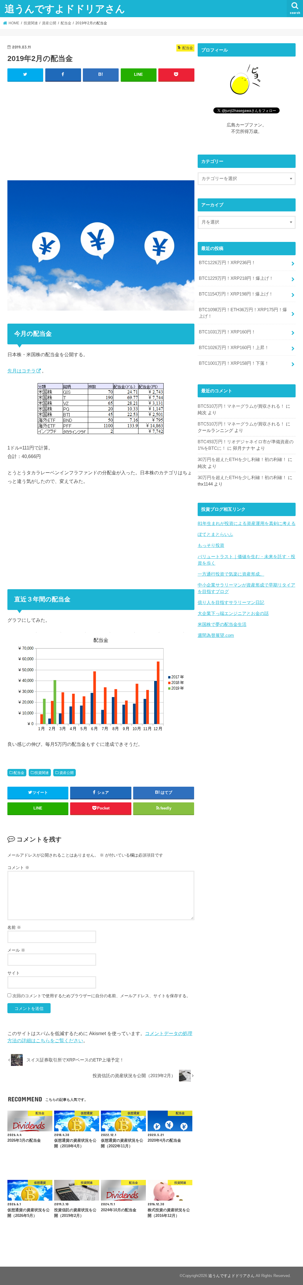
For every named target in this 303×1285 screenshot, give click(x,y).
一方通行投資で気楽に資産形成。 (231, 574)
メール (16, 950)
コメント (18, 867)
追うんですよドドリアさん (65, 8)
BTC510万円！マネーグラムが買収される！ (241, 406)
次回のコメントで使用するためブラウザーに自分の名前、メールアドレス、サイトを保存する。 (101, 995)
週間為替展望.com (216, 635)
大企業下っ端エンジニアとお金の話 (233, 613)
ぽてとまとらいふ (215, 534)
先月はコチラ (21, 370)
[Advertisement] (100, 129)
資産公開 (66, 773)
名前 (14, 927)
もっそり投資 (211, 545)
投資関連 (42, 773)
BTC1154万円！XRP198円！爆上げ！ (236, 294)
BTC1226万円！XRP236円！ (227, 262)
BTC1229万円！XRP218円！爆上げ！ (236, 278)
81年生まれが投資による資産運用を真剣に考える (247, 523)
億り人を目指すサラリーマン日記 (231, 602)
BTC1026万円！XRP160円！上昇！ (234, 347)
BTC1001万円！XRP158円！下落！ (234, 363)
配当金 (19, 773)
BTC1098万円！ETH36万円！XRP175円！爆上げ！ (243, 313)
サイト (13, 973)
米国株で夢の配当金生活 (222, 624)
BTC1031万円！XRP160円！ (227, 332)
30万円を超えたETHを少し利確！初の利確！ (242, 459)
